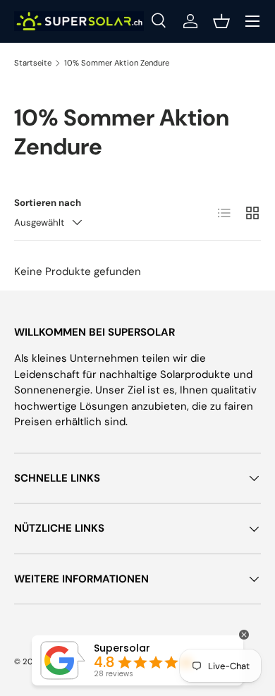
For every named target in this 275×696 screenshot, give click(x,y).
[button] (221, 21)
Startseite (32, 63)
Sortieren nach (47, 203)
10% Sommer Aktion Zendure (116, 63)
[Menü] (252, 21)
